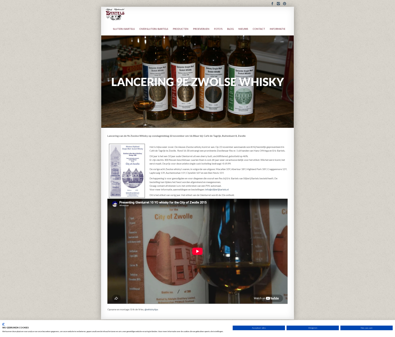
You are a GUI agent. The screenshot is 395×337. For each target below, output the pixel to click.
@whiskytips (151, 309)
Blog (230, 28)
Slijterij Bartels (124, 28)
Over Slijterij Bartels (153, 28)
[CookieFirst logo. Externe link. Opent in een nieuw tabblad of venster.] (3, 324)
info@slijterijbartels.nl (217, 189)
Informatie (277, 28)
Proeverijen (201, 28)
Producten (180, 28)
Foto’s (218, 28)
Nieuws (243, 28)
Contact (259, 28)
